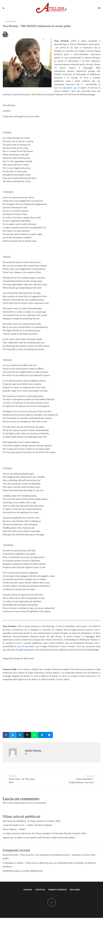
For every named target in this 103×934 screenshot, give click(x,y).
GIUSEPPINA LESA (11, 871)
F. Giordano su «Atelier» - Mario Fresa (20, 863)
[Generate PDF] (5, 34)
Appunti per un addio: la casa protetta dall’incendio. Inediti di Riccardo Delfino (39, 837)
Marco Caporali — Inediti (14, 829)
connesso (18, 802)
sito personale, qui (67, 87)
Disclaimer (75, 890)
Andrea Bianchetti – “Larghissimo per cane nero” (81, 779)
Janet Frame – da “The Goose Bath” (22, 779)
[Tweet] (12, 735)
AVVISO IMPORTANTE (33, 871)
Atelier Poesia (33, 750)
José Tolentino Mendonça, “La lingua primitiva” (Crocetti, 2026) (32, 821)
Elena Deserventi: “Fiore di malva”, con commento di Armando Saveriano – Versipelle (42, 854)
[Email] (27, 735)
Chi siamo (27, 890)
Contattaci (40, 890)
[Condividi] (6, 735)
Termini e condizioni (57, 890)
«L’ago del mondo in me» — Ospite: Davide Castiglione (27, 825)
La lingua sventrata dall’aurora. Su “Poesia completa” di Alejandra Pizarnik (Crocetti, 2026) (44, 833)
